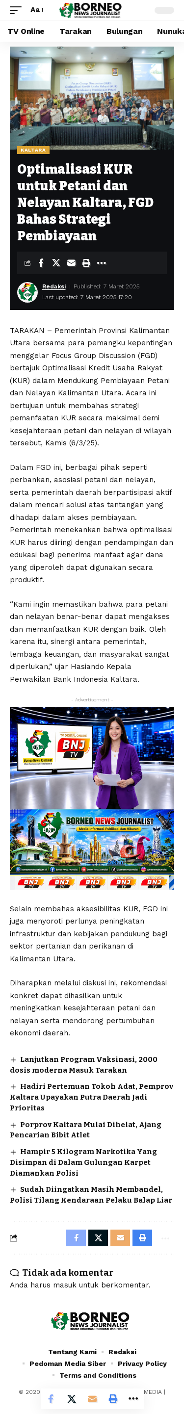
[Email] (71, 263)
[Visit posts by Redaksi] (27, 292)
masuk (65, 1285)
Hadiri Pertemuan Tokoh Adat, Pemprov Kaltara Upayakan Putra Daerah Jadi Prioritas (91, 1097)
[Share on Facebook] (41, 263)
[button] (18, 10)
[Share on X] (56, 263)
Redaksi (54, 286)
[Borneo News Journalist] (92, 10)
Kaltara (33, 150)
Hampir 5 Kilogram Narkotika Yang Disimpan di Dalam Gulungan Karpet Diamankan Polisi (83, 1162)
